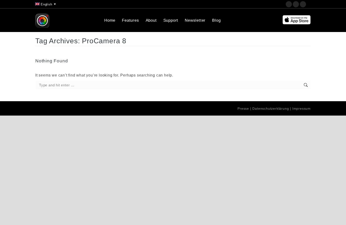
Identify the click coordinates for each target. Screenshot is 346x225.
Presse (243, 108)
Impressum (301, 108)
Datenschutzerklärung (270, 108)
